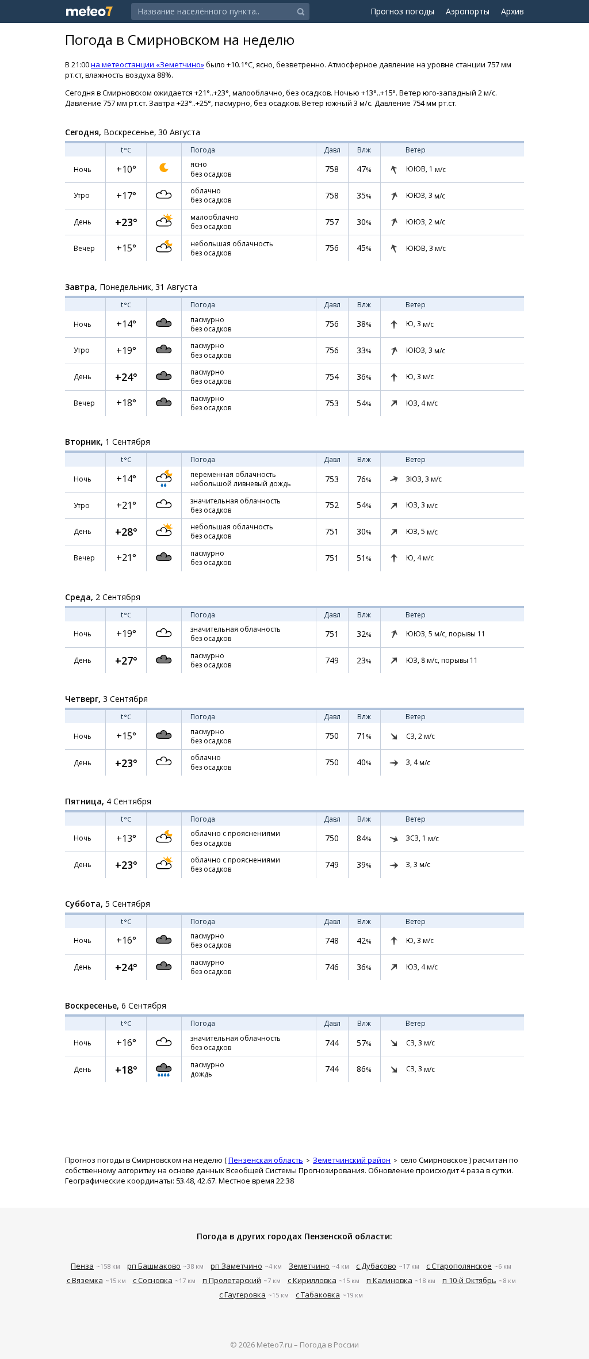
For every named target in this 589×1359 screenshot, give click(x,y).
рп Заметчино (236, 1266)
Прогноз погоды (402, 11)
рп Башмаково (154, 1266)
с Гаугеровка (242, 1294)
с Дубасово (376, 1266)
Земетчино (309, 1266)
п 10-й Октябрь (469, 1280)
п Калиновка (389, 1280)
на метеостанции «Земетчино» (147, 64)
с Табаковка (318, 1294)
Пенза (82, 1266)
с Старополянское (459, 1266)
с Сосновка (153, 1280)
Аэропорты (467, 11)
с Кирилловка (312, 1280)
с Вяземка (85, 1280)
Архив (512, 11)
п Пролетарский (231, 1280)
